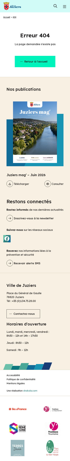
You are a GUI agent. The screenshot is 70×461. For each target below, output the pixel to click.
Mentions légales (16, 383)
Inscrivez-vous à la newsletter (33, 218)
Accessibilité (13, 375)
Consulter (57, 184)
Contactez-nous (24, 313)
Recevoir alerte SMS (26, 263)
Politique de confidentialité (21, 379)
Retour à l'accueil (35, 61)
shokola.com (30, 390)
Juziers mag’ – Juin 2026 (26, 175)
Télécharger (21, 184)
